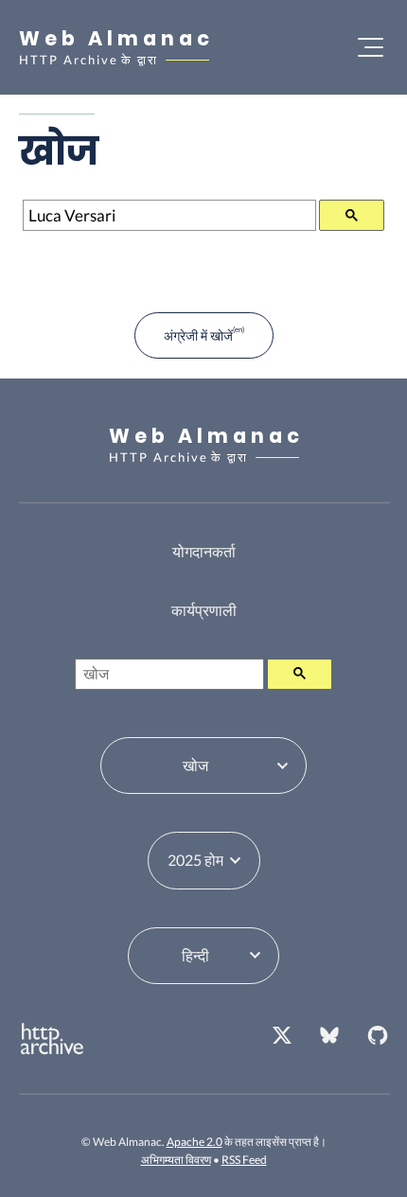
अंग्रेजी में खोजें (198, 335)
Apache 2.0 (194, 1142)
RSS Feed (244, 1160)
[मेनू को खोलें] (370, 47)
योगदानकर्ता (204, 551)
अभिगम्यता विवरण (176, 1160)
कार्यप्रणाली (204, 610)
